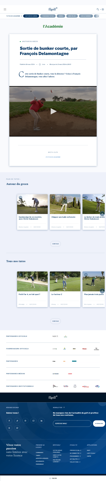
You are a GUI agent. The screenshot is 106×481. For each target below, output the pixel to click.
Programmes (74, 456)
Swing (61, 16)
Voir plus (55, 243)
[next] (98, 16)
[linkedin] (42, 420)
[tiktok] (17, 420)
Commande (39, 452)
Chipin (89, 456)
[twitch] (17, 427)
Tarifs (38, 455)
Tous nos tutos (48, 16)
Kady (88, 450)
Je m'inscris (99, 423)
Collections (74, 462)
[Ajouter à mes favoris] (20, 197)
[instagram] (25, 420)
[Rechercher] (98, 9)
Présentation (74, 450)
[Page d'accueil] (53, 9)
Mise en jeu (72, 16)
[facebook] (9, 420)
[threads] (9, 427)
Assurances (40, 461)
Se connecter (74, 453)
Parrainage (40, 464)
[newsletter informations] (64, 408)
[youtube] (33, 420)
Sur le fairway (86, 16)
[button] (5, 9)
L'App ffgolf (91, 453)
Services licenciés (42, 458)
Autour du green (31, 16)
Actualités (74, 459)
